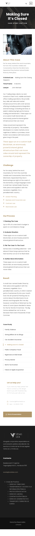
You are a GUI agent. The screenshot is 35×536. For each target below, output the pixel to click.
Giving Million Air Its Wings (14, 335)
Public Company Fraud (13, 350)
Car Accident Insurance (13, 340)
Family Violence (10, 330)
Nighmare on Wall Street (13, 355)
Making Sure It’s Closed (15, 345)
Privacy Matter (10, 360)
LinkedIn (18, 525)
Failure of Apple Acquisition (14, 370)
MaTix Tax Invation (11, 365)
